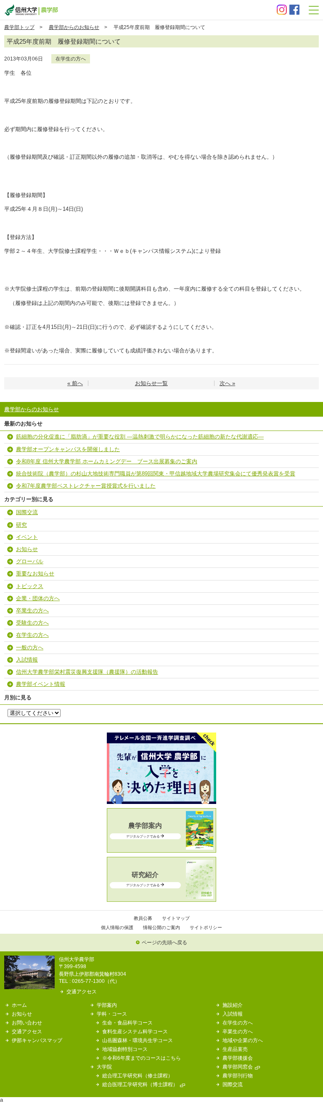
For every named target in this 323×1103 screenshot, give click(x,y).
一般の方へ (29, 647)
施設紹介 (232, 1005)
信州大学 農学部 (31, 10)
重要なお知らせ (35, 573)
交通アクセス (81, 991)
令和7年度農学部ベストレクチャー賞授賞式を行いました (86, 486)
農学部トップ (19, 27)
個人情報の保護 (117, 927)
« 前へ (75, 383)
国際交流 (27, 512)
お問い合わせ (27, 1022)
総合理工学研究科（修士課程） (137, 1075)
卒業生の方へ (32, 610)
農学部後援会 (237, 1058)
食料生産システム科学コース (135, 1031)
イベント (27, 537)
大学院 (104, 1066)
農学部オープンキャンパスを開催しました (68, 449)
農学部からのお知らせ (74, 27)
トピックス (29, 586)
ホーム (19, 1005)
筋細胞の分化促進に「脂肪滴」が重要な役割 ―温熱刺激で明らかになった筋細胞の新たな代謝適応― (140, 436)
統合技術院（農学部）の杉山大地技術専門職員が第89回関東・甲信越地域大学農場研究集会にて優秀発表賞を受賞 (155, 473)
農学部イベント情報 (40, 684)
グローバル (29, 561)
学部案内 (107, 1005)
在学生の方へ (71, 58)
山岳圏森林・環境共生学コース (137, 1040)
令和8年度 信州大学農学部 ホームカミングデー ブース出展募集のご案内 (106, 461)
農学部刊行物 (237, 1075)
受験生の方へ (32, 623)
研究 (21, 525)
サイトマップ (176, 918)
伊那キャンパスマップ (37, 1040)
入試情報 (27, 660)
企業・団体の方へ (38, 598)
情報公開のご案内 (161, 927)
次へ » (227, 383)
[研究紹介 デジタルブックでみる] (161, 897)
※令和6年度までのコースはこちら (141, 1058)
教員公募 (143, 918)
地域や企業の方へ (242, 1040)
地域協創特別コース (125, 1049)
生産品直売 (235, 1049)
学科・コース (112, 1013)
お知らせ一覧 (151, 383)
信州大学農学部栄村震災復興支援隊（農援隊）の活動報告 (87, 672)
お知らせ (27, 549)
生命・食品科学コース (127, 1022)
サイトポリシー (206, 927)
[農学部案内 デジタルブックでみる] (161, 848)
